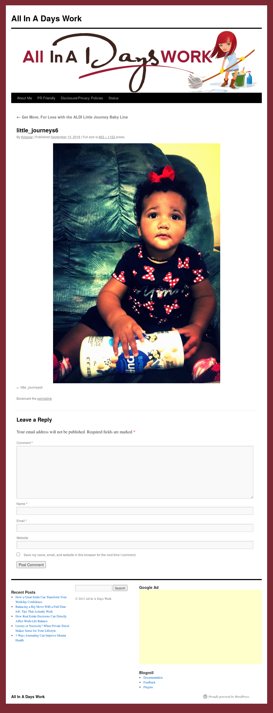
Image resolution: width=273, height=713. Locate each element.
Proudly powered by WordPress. (229, 696)
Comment (25, 442)
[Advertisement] (206, 627)
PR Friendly (46, 97)
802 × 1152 (107, 137)
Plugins (148, 687)
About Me (24, 97)
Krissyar (27, 137)
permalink (44, 398)
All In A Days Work (46, 18)
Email (22, 520)
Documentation (153, 677)
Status (114, 97)
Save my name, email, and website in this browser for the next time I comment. (80, 554)
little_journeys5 (32, 387)
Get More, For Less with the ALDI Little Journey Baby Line (72, 117)
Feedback (149, 682)
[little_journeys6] (136, 263)
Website (22, 537)
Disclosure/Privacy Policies (82, 97)
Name (22, 503)
